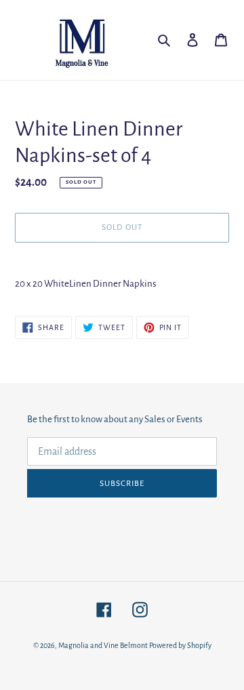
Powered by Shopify (180, 645)
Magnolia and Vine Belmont (103, 645)
